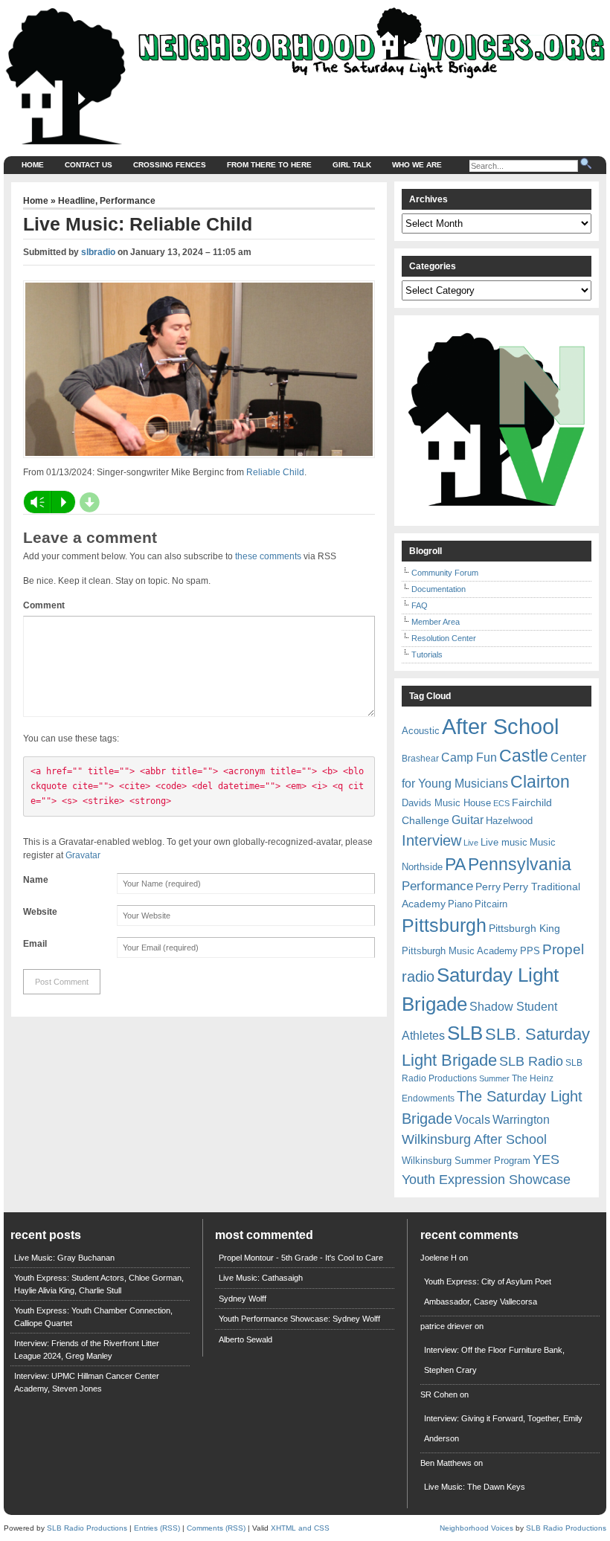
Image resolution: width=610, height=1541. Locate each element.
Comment (44, 605)
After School (500, 726)
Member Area (435, 621)
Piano (460, 904)
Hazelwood (509, 820)
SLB (465, 1033)
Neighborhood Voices (476, 1528)
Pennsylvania (519, 864)
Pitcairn (491, 904)
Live (470, 842)
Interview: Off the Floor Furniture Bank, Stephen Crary (494, 1359)
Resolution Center (443, 638)
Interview (431, 840)
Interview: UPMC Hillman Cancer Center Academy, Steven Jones (86, 1382)
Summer (494, 1078)
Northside (422, 866)
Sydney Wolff (242, 1298)
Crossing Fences (169, 165)
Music (543, 842)
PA (455, 864)
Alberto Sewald (245, 1339)
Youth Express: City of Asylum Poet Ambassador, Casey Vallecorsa (487, 1291)
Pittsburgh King (524, 928)
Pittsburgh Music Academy (460, 950)
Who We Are (417, 165)
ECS (501, 803)
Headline (76, 201)
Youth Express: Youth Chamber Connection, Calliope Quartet (93, 1317)
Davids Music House (446, 802)
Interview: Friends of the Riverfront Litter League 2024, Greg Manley (86, 1349)
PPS (530, 950)
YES (546, 1159)
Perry (488, 886)
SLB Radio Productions (87, 1528)
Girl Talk (352, 165)
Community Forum (444, 572)
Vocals (472, 1119)
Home (33, 165)
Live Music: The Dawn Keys (474, 1486)
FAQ (419, 605)
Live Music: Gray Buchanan (64, 1257)
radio (418, 976)
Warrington (521, 1119)
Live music (504, 842)
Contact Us (88, 165)
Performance (127, 201)
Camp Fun (469, 757)
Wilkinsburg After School (474, 1139)
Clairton (540, 781)
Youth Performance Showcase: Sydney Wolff (299, 1318)
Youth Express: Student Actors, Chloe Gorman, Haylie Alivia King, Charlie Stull (99, 1284)
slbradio (98, 252)
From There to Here (269, 165)
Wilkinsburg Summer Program (466, 1160)
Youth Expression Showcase (486, 1179)
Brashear (420, 758)
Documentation (438, 589)
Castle (523, 755)
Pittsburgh (444, 926)
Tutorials (427, 654)
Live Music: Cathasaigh (261, 1277)
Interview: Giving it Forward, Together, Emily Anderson (503, 1428)
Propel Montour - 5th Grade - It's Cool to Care (301, 1257)
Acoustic (421, 730)
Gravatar (82, 855)
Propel (563, 949)
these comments (268, 556)
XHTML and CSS (300, 1528)
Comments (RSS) (216, 1528)
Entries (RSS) (157, 1528)
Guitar (468, 820)
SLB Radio (531, 1061)
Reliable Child (275, 472)
